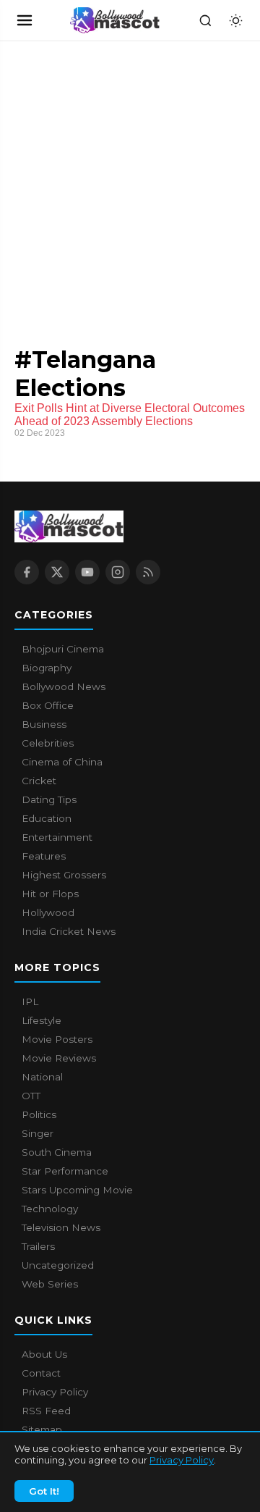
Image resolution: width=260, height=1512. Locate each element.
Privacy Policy (182, 1460)
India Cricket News (69, 931)
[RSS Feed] (148, 572)
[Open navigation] (25, 20)
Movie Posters (57, 1039)
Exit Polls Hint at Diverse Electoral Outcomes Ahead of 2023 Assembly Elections (129, 414)
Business (44, 724)
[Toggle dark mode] (235, 20)
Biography (47, 667)
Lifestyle (41, 1020)
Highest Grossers (64, 875)
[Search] (205, 20)
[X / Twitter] (57, 572)
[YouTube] (87, 572)
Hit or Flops (50, 893)
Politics (39, 1114)
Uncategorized (58, 1265)
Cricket (39, 780)
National (42, 1077)
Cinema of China (62, 762)
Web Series (50, 1284)
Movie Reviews (59, 1058)
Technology (50, 1208)
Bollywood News (63, 686)
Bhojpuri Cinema (63, 649)
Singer (37, 1133)
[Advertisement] (108, 179)
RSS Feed (46, 1410)
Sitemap (42, 1429)
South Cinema (57, 1152)
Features (44, 856)
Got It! (44, 1491)
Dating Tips (49, 799)
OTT (31, 1095)
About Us (44, 1354)
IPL (30, 1001)
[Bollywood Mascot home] (115, 20)
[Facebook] (26, 572)
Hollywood (48, 912)
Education (47, 818)
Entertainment (57, 837)
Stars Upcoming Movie (77, 1190)
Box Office (48, 705)
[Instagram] (117, 572)
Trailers (38, 1246)
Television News (61, 1227)
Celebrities (48, 743)
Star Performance (65, 1171)
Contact (41, 1373)
